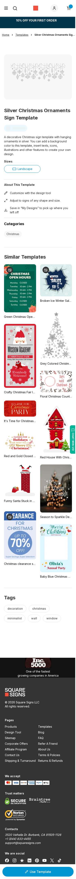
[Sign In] (55, 8)
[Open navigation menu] (6, 8)
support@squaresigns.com (23, 843)
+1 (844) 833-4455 (18, 838)
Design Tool (13, 732)
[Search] (15, 8)
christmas (39, 608)
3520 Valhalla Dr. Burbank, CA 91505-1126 (33, 834)
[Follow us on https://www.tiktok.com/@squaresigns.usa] (59, 860)
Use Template (40, 872)
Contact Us (12, 755)
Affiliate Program (16, 749)
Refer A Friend (48, 743)
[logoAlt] (38, 692)
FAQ (41, 738)
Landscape (25, 169)
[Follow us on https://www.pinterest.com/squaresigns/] (37, 860)
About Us (44, 749)
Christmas (12, 234)
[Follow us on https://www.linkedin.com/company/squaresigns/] (29, 860)
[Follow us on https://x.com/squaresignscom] (52, 860)
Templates (45, 726)
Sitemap (10, 738)
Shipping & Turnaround (20, 760)
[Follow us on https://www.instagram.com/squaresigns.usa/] (14, 860)
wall (34, 618)
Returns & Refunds (50, 760)
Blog (41, 732)
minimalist (14, 618)
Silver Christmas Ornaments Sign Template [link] (54, 34)
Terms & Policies (49, 755)
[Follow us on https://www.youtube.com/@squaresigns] (44, 860)
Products (11, 726)
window (52, 618)
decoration (15, 608)
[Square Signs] (36, 8)
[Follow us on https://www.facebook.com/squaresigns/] (7, 860)
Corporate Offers (16, 743)
